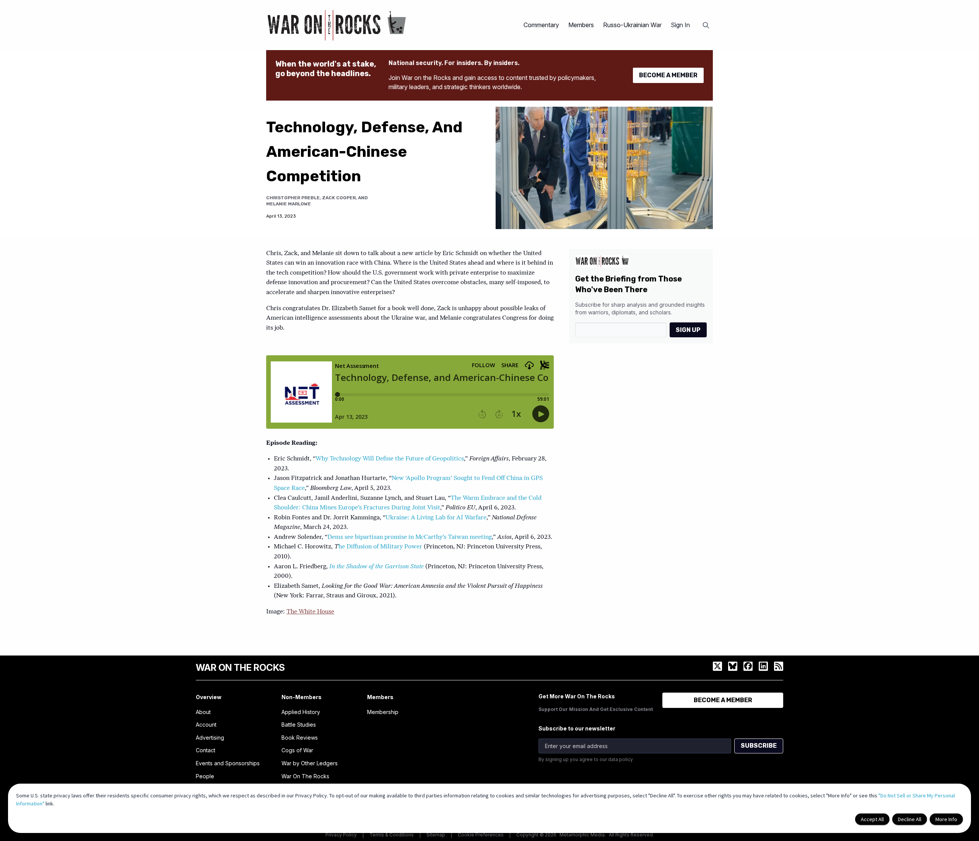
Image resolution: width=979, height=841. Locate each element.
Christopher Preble (293, 197)
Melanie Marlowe (288, 204)
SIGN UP (688, 329)
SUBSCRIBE (759, 745)
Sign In (680, 25)
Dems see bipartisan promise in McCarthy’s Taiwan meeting (409, 537)
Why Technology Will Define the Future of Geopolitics (389, 459)
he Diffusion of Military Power (380, 547)
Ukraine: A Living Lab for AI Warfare (435, 518)
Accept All (872, 819)
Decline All (909, 819)
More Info (946, 819)
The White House (310, 612)
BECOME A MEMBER (668, 75)
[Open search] (706, 25)
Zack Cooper (339, 197)
